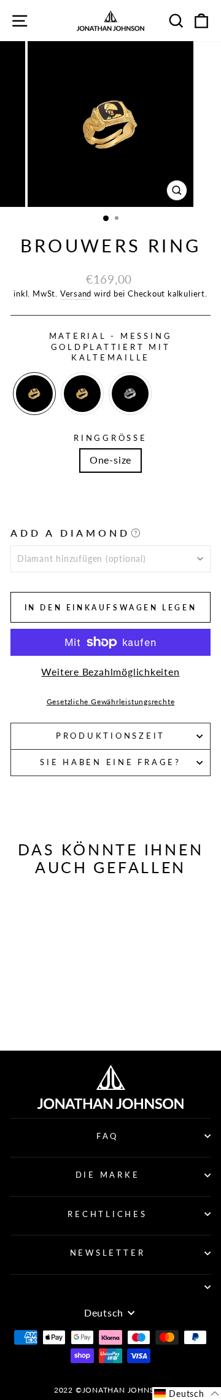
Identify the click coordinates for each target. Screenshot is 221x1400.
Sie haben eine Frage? (110, 762)
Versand (75, 293)
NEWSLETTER (107, 1253)
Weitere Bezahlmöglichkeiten (110, 671)
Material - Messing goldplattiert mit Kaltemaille (111, 347)
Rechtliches (107, 1214)
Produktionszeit (110, 736)
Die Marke (108, 1175)
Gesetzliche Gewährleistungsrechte (111, 701)
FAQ (107, 1136)
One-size (110, 459)
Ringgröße (110, 438)
